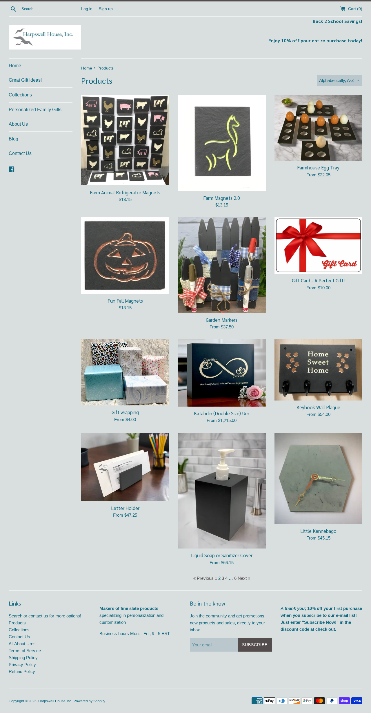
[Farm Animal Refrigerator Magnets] (125, 140)
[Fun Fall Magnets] (125, 255)
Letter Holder (125, 508)
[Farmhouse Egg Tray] (318, 128)
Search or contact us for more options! (45, 615)
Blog (13, 138)
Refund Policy (22, 671)
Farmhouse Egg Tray (318, 167)
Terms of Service (25, 650)
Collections (20, 94)
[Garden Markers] (221, 265)
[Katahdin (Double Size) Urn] (221, 373)
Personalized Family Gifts (35, 109)
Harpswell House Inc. (55, 701)
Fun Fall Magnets (125, 300)
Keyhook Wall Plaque (318, 407)
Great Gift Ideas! (25, 80)
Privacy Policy (22, 664)
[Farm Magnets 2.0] (221, 143)
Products (17, 622)
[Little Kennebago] (318, 478)
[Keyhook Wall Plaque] (318, 370)
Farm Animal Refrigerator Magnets (125, 192)
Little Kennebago (318, 531)
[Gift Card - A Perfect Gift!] (318, 245)
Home (15, 65)
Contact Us (20, 153)
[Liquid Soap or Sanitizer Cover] (221, 491)
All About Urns (22, 643)
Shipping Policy (23, 657)
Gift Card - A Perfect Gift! (318, 280)
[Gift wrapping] (125, 372)
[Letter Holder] (125, 467)
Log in (86, 9)
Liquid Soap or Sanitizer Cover (221, 555)
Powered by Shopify (89, 701)
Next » (244, 578)
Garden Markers (221, 320)
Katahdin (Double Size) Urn (221, 413)
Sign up (106, 9)
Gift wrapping (125, 412)
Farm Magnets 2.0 (221, 198)
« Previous (203, 578)
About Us (18, 124)
